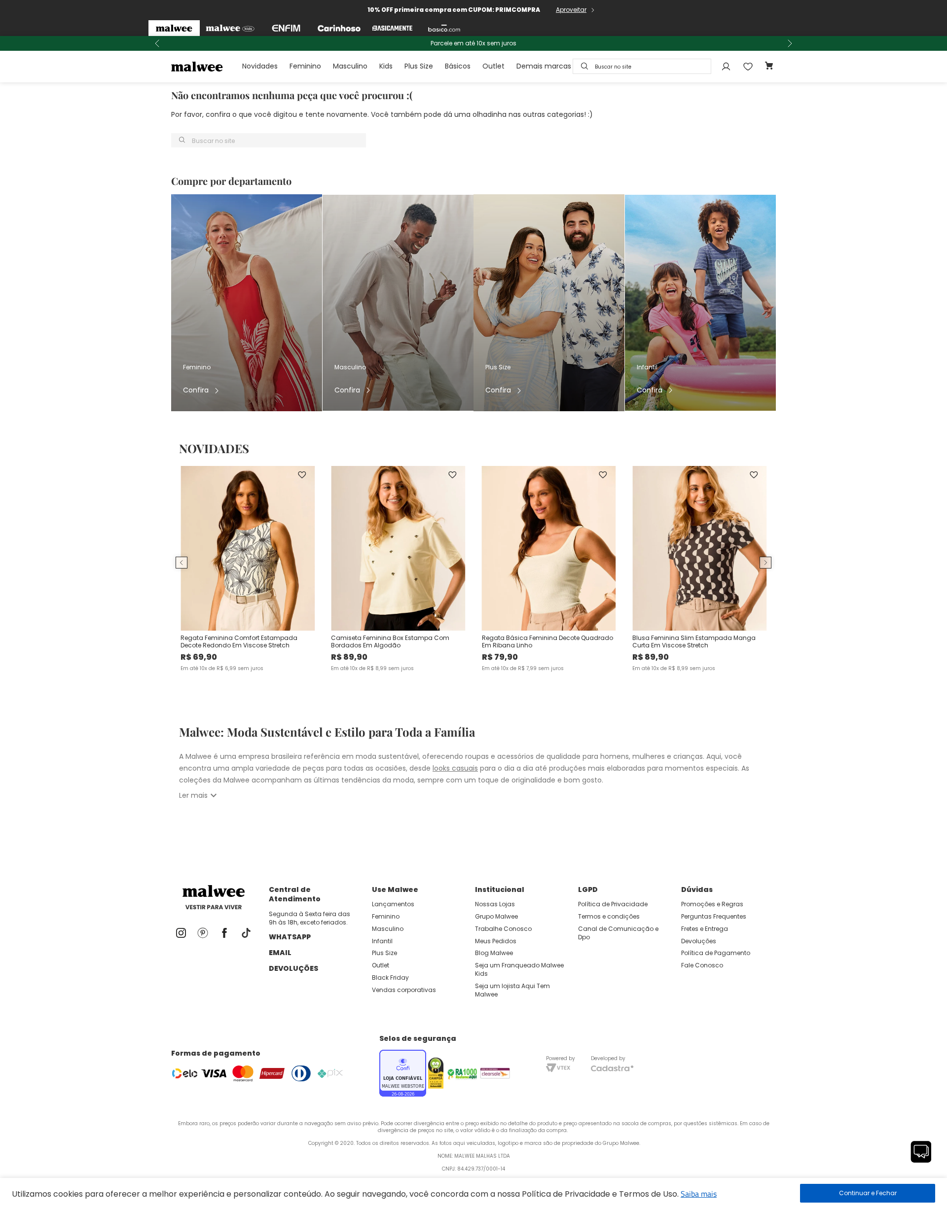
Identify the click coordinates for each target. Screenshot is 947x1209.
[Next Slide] (790, 43)
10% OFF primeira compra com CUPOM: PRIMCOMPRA (453, 9)
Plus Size (418, 66)
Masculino (350, 66)
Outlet (493, 66)
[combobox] (642, 66)
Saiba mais (699, 1194)
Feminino (305, 66)
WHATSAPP (290, 937)
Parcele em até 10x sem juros (473, 43)
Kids (386, 66)
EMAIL (280, 953)
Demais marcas (543, 66)
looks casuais (455, 768)
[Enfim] (286, 28)
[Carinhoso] (339, 28)
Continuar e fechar (867, 1193)
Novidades (260, 66)
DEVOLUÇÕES (293, 968)
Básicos (458, 66)
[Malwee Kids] (230, 28)
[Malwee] (174, 28)
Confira (196, 390)
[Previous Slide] (157, 43)
